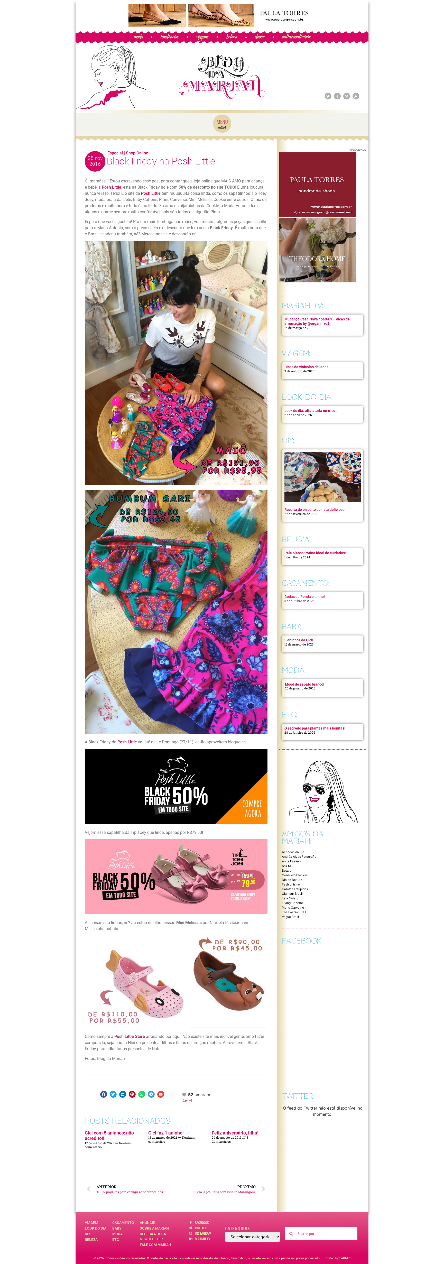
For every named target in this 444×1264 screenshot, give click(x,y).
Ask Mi (287, 866)
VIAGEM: (296, 353)
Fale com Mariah (155, 1245)
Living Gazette (292, 903)
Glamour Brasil (292, 894)
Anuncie (147, 1223)
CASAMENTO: (305, 583)
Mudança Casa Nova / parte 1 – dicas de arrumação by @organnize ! (317, 321)
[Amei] (184, 1094)
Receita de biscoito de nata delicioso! (315, 510)
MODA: (294, 670)
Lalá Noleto (290, 898)
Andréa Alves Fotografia (299, 857)
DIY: (288, 440)
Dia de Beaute (292, 880)
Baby (117, 1228)
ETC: (289, 715)
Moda (117, 1234)
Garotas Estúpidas (295, 889)
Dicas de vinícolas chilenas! (306, 367)
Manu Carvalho (293, 907)
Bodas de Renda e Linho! (304, 597)
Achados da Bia (293, 852)
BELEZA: (296, 539)
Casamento (123, 1223)
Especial (115, 153)
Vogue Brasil (291, 917)
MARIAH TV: (302, 305)
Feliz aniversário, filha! (235, 1133)
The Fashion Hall (294, 912)
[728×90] (222, 25)
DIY (87, 1234)
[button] (103, 1094)
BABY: (291, 626)
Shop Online (137, 153)
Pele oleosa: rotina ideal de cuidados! (315, 553)
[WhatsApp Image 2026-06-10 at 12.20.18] (317, 280)
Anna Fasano (291, 861)
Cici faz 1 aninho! (166, 1133)
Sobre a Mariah (154, 1228)
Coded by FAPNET (338, 1258)
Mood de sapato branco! (304, 684)
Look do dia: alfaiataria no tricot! (311, 411)
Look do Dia (95, 1228)
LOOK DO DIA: (307, 397)
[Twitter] (328, 96)
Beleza (91, 1240)
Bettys (286, 870)
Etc (115, 1240)
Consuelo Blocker (294, 875)
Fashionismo (291, 884)
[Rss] (356, 96)
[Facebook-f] (337, 96)
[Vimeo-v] (346, 96)
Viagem (91, 1223)
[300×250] (317, 215)
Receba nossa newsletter (153, 1236)
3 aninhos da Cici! (298, 640)
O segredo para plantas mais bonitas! (314, 728)
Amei (187, 1100)
